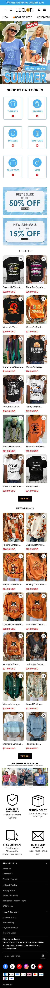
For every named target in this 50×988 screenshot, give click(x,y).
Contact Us (7, 874)
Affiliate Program (10, 879)
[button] (5, 10)
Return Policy (8, 922)
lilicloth (10, 984)
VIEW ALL (25, 499)
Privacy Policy (9, 890)
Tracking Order (9, 933)
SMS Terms (8, 906)
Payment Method (10, 928)
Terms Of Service (10, 895)
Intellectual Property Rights (15, 901)
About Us (7, 869)
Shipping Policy (9, 917)
